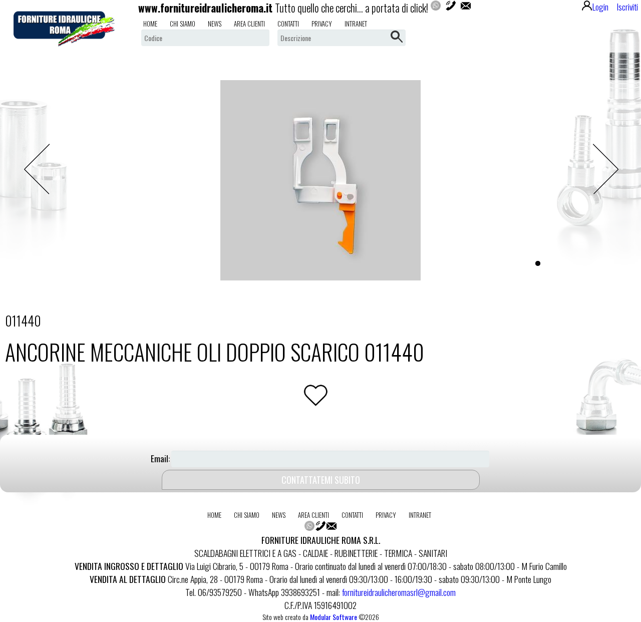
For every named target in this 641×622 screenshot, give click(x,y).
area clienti (249, 24)
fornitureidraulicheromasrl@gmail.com (399, 591)
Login (600, 6)
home (150, 24)
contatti (288, 24)
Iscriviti (627, 6)
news (214, 24)
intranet (356, 24)
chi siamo (182, 24)
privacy (321, 24)
